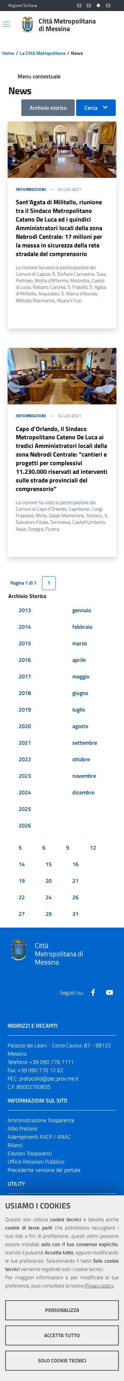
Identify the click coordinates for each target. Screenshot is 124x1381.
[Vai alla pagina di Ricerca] (111, 25)
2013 (25, 610)
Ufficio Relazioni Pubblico (36, 1161)
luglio (78, 709)
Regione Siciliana (22, 5)
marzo (79, 643)
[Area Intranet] (98, 5)
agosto (80, 726)
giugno (80, 693)
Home (8, 53)
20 (48, 880)
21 (75, 880)
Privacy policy (99, 1286)
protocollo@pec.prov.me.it (49, 1078)
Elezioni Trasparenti (30, 1153)
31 (75, 914)
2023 (25, 776)
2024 (25, 792)
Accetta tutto (62, 1335)
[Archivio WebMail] (89, 5)
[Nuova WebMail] (79, 5)
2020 (25, 726)
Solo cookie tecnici (62, 1360)
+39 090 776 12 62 (40, 1070)
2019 (25, 709)
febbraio (82, 627)
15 (48, 864)
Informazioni (31, 189)
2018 (25, 693)
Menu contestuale (39, 76)
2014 (25, 627)
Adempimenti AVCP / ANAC (39, 1137)
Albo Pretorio (22, 1128)
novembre (84, 776)
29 (48, 914)
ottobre (81, 759)
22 (22, 897)
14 (22, 864)
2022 (25, 759)
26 (75, 897)
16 (75, 864)
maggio (80, 676)
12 (93, 847)
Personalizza (62, 1310)
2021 (25, 742)
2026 (25, 825)
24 (48, 897)
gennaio (81, 610)
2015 (25, 643)
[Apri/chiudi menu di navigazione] (6, 24)
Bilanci (15, 1145)
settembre (84, 742)
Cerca (90, 108)
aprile (79, 660)
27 (22, 914)
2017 (25, 676)
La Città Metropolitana (42, 53)
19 (22, 880)
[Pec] (108, 5)
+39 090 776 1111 (51, 1062)
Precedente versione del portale (44, 1170)
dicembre (83, 792)
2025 (25, 809)
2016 (25, 660)
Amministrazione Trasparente (41, 1120)
